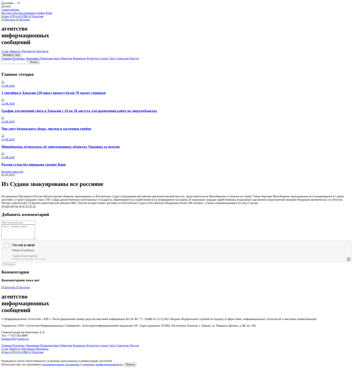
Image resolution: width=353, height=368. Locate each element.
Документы (28, 51)
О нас (5, 51)
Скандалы (122, 58)
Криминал (79, 58)
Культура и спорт (97, 58)
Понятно (130, 364)
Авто (112, 58)
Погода (134, 58)
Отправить (9, 264)
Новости (14, 51)
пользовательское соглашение (61, 364)
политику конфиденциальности (103, 364)
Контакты (42, 51)
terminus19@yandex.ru (15, 338)
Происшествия (49, 58)
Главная (6, 58)
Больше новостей (12, 171)
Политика (18, 58)
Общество (66, 58)
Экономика (32, 58)
